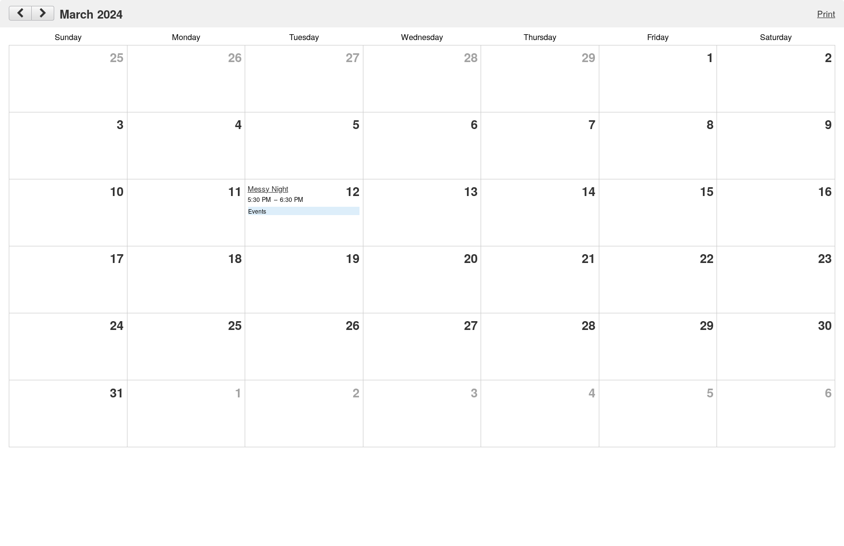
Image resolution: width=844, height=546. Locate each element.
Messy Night (268, 188)
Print (826, 13)
